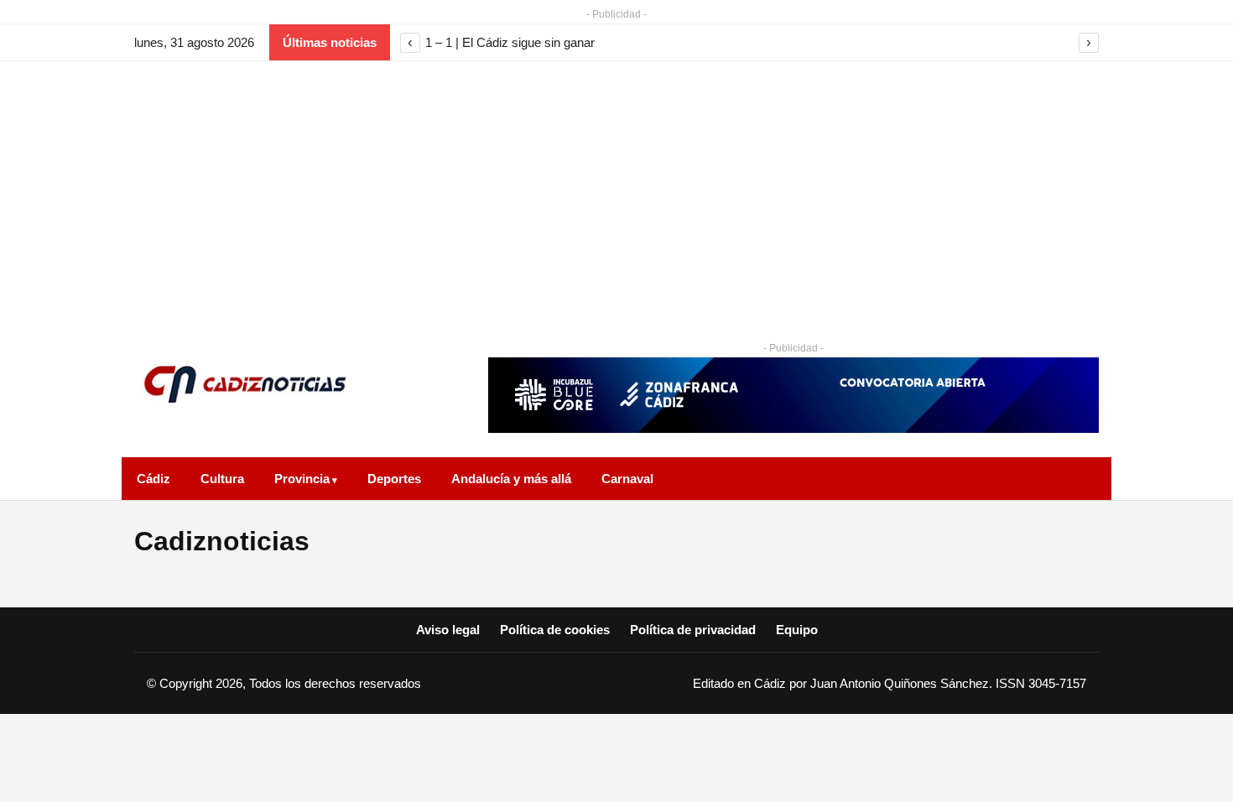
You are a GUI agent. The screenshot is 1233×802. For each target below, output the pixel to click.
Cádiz (153, 478)
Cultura (222, 478)
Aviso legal (448, 629)
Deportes (394, 478)
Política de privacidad (693, 629)
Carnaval (627, 478)
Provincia (302, 478)
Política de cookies (555, 629)
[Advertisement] (616, 187)
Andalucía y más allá (511, 478)
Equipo (797, 629)
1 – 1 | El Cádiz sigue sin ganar (510, 42)
